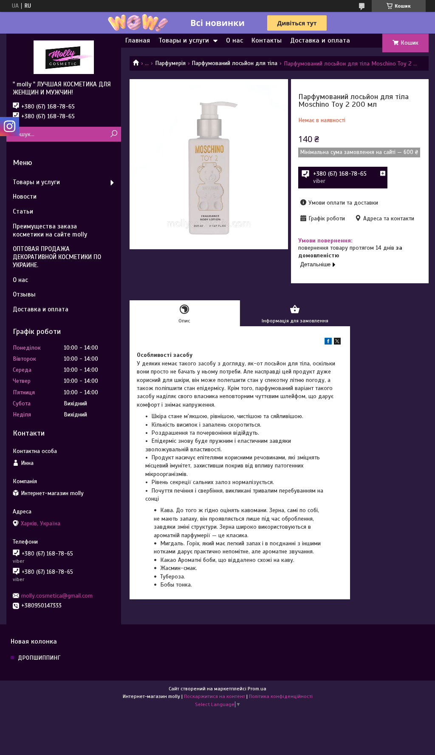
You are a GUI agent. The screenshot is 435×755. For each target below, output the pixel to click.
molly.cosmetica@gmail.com (57, 595)
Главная (137, 40)
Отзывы (24, 294)
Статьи (23, 211)
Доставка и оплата (320, 40)
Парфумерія (170, 63)
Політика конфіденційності (281, 696)
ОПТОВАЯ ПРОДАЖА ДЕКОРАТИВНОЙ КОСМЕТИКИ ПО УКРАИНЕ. (57, 257)
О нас (234, 40)
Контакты (266, 40)
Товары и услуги (183, 40)
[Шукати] (113, 134)
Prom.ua (257, 689)
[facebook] (328, 342)
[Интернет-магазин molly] (64, 57)
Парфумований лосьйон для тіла (234, 63)
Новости (25, 196)
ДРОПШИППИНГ (39, 657)
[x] (337, 342)
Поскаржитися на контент (214, 696)
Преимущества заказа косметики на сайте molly (50, 230)
